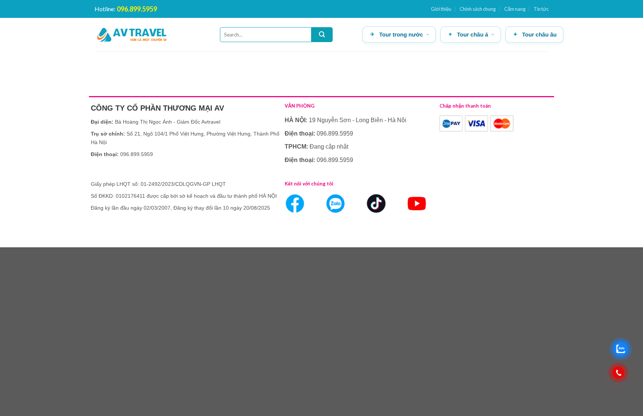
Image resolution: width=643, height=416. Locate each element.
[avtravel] (132, 34)
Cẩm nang (514, 9)
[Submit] (322, 34)
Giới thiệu (441, 9)
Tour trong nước (401, 35)
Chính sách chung (478, 9)
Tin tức (541, 9)
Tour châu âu (539, 35)
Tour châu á (472, 35)
